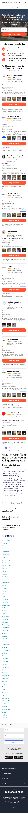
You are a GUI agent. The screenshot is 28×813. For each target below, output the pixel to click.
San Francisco (6, 566)
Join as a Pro (17, 2)
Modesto (5, 557)
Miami (4, 585)
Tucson (4, 546)
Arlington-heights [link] (14, 7)
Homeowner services (9, 768)
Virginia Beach (6, 709)
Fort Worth (5, 692)
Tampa (4, 591)
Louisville (5, 602)
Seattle (4, 712)
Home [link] (3, 7)
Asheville (5, 639)
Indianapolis (5, 599)
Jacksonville (5, 582)
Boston (4, 611)
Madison (4, 715)
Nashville (4, 681)
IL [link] (7, 7)
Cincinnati (5, 653)
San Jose (4, 568)
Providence (5, 675)
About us (5, 784)
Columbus (5, 659)
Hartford (4, 574)
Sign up (14, 742)
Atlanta (4, 594)
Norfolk (4, 704)
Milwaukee (5, 718)
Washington (5, 577)
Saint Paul (5, 622)
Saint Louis (5, 628)
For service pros (7, 773)
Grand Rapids (6, 616)
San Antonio (6, 698)
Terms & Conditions (14, 802)
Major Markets (8, 536)
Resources (5, 779)
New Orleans (6, 605)
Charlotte (5, 642)
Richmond (5, 706)
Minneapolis (5, 619)
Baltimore (5, 608)
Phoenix (4, 543)
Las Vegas (5, 630)
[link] (14, 78)
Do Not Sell (15, 798)
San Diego (5, 563)
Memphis (5, 678)
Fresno (4, 549)
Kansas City (5, 625)
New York (5, 636)
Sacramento (6, 560)
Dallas (4, 687)
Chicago (4, 597)
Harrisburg (5, 667)
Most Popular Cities (8, 725)
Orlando (4, 588)
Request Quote (14, 104)
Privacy (5, 798)
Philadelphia (6, 670)
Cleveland (5, 656)
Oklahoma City (6, 661)
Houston (4, 695)
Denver (4, 571)
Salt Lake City (6, 701)
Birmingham (6, 540)
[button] (4, 99)
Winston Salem (6, 650)
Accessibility (22, 798)
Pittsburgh (5, 673)
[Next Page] (25, 448)
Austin (4, 684)
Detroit (4, 613)
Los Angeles (6, 554)
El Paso (4, 690)
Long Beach (5, 551)
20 (22, 448)
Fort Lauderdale (7, 580)
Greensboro (6, 644)
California (9, 798)
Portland (4, 664)
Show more (23, 95)
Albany (4, 633)
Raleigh (4, 647)
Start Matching (14, 34)
